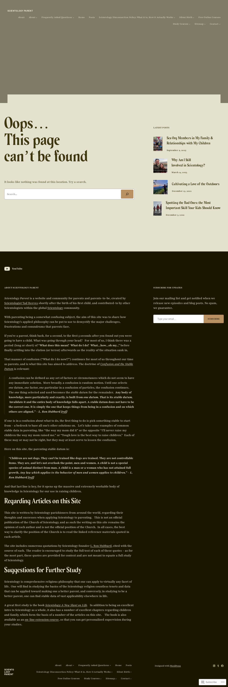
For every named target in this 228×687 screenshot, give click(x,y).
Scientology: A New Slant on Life (66, 605)
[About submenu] (36, 17)
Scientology (55, 308)
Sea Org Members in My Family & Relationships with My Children (190, 141)
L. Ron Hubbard (101, 546)
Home (81, 17)
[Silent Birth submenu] (193, 17)
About (21, 17)
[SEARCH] (127, 194)
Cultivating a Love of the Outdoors (195, 184)
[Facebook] (222, 665)
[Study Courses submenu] (189, 24)
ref (64, 412)
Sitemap (199, 24)
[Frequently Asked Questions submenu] (73, 17)
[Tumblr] (218, 665)
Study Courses (180, 24)
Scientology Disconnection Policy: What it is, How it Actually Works (136, 17)
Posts (92, 17)
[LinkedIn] (214, 665)
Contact (214, 24)
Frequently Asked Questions (57, 17)
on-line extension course (42, 620)
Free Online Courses (209, 17)
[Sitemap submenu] (205, 24)
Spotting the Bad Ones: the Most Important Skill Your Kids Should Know (193, 205)
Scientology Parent (20, 10)
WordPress (175, 665)
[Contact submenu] (220, 24)
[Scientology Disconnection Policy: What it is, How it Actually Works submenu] (174, 17)
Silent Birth (185, 17)
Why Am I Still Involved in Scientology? (188, 163)
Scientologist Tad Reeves (21, 303)
